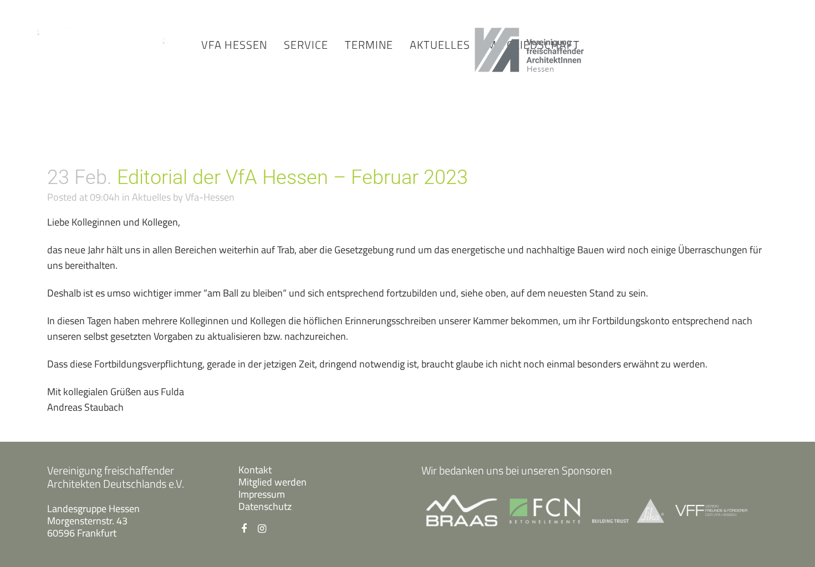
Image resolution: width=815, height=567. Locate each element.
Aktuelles (151, 197)
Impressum (261, 494)
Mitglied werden (272, 481)
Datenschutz (265, 506)
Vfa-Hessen (210, 197)
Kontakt (255, 469)
